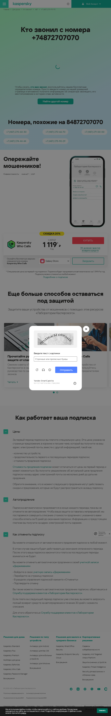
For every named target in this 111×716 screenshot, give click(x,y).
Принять (102, 710)
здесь (23, 713)
